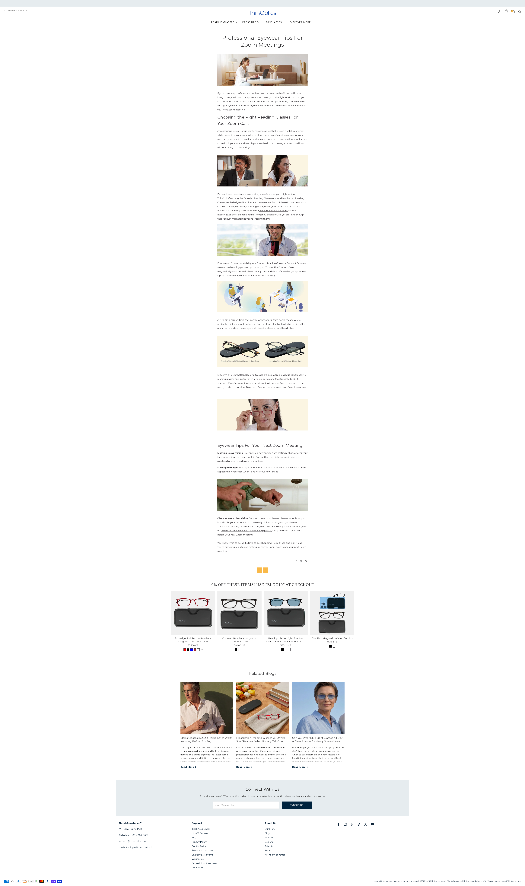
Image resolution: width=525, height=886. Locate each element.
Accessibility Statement (205, 863)
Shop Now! (284, 3)
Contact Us (198, 867)
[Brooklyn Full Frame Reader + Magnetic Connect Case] (193, 613)
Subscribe (296, 805)
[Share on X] (301, 561)
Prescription (251, 22)
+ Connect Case (293, 263)
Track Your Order (201, 829)
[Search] (519, 11)
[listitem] (262, 3)
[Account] (499, 11)
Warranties (198, 859)
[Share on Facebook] (296, 561)
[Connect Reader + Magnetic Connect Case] (239, 613)
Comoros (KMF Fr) (15, 10)
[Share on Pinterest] (306, 561)
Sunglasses (274, 22)
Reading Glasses (222, 22)
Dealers (269, 842)
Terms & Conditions (202, 850)
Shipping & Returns (202, 854)
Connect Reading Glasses (270, 263)
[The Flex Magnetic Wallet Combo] (332, 613)
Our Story (270, 829)
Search (268, 850)
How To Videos (200, 833)
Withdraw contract (275, 854)
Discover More (300, 22)
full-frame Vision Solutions (273, 210)
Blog (267, 833)
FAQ (194, 837)
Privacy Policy (199, 842)
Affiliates (269, 837)
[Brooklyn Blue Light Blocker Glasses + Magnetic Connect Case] (286, 613)
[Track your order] (506, 11)
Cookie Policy (199, 846)
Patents (269, 846)
